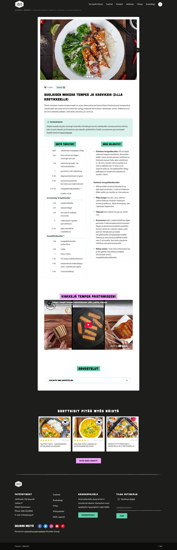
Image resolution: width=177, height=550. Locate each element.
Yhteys (140, 4)
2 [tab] (87, 76)
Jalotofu (18, 10)
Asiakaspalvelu (88, 515)
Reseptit (119, 4)
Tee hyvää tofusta (96, 4)
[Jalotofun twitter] (46, 526)
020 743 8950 (27, 511)
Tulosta (59, 87)
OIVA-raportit (59, 517)
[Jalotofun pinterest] (63, 526)
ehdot (132, 499)
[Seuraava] (137, 50)
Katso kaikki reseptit (88, 461)
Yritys (55, 506)
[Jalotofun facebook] (40, 526)
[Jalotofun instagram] (51, 526)
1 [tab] (85, 76)
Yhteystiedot (58, 511)
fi (160, 4)
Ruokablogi (150, 4)
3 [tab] (90, 76)
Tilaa (122, 516)
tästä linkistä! (66, 133)
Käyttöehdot (25, 546)
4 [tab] (92, 76)
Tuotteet (109, 4)
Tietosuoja (17, 546)
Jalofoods (130, 4)
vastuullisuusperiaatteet (34, 531)
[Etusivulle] (19, 4)
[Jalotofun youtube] (57, 526)
